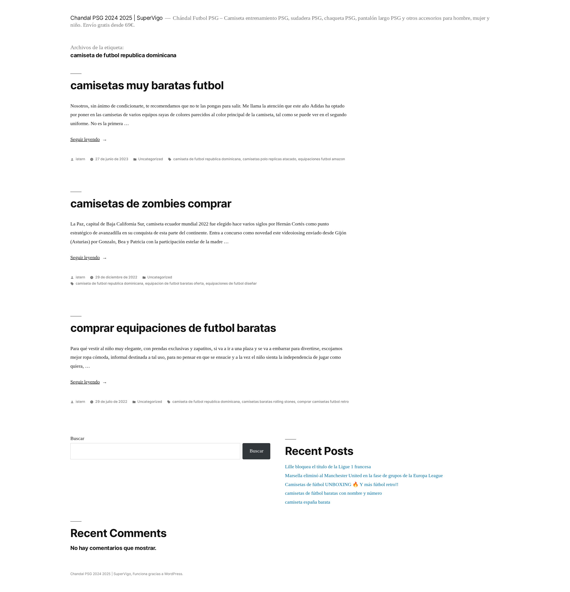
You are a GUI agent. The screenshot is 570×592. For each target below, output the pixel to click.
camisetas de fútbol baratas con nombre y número (333, 493)
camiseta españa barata (307, 502)
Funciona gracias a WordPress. (158, 574)
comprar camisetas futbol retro (323, 401)
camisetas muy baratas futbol (147, 85)
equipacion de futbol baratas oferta (174, 283)
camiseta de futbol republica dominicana (207, 159)
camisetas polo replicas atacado (269, 159)
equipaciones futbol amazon (321, 159)
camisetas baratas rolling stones (268, 401)
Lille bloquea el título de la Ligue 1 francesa (328, 467)
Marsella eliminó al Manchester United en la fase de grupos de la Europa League (364, 475)
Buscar (77, 438)
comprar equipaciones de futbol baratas (173, 328)
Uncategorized (150, 159)
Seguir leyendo (88, 139)
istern (80, 159)
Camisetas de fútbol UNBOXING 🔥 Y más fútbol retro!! (341, 484)
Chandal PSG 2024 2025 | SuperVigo (116, 17)
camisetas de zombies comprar (150, 203)
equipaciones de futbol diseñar (231, 283)
